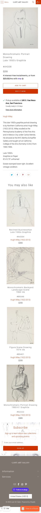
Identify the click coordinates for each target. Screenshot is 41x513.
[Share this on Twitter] (12, 174)
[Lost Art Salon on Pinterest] (26, 485)
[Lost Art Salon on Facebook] (18, 485)
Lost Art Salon (16, 502)
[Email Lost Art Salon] (14, 485)
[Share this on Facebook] (17, 174)
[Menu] (1, 2)
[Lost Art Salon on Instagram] (22, 485)
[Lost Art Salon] (20, 2)
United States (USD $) (19, 496)
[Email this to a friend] (28, 174)
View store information (14, 110)
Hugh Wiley (7, 116)
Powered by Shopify (28, 502)
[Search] (33, 2)
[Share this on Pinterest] (23, 174)
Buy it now (20, 91)
